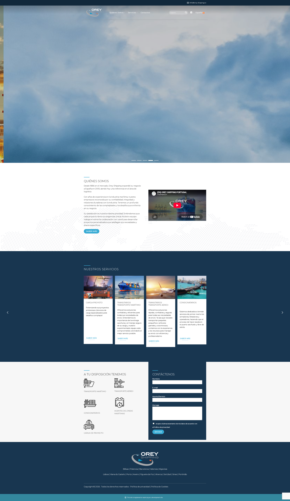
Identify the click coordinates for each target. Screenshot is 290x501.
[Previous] (8, 312)
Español (199, 12)
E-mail (155, 388)
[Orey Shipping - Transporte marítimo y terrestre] (95, 13)
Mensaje (155, 405)
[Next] (282, 312)
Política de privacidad (162, 427)
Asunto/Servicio (158, 397)
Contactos (145, 12)
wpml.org (146, 497)
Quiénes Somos (116, 12)
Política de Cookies (159, 487)
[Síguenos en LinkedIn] (191, 13)
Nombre (156, 379)
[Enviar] (186, 13)
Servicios (132, 12)
